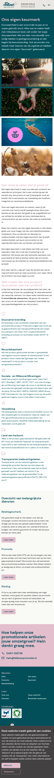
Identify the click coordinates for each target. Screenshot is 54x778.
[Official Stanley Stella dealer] (28, 5)
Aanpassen (9, 771)
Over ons (5, 695)
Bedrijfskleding (8, 683)
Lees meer (8, 540)
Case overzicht (34, 695)
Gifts (4, 676)
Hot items (32, 676)
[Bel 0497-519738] (44, 5)
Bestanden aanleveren (37, 698)
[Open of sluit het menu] (49, 5)
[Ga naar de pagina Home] (9, 5)
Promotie (5, 680)
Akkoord (8, 765)
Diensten (5, 698)
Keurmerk (32, 680)
